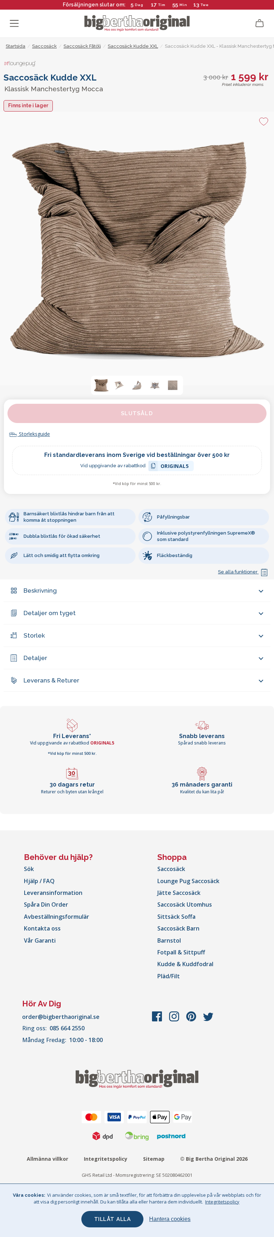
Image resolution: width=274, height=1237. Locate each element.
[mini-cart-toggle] (260, 23)
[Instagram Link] (175, 1020)
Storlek (34, 635)
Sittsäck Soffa (176, 917)
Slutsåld (137, 413)
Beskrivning (40, 590)
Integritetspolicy (105, 1158)
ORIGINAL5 (175, 467)
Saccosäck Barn (178, 928)
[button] (101, 385)
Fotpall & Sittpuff (181, 952)
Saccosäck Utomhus (184, 904)
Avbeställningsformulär (56, 917)
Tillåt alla (112, 1219)
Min (183, 5)
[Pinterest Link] (192, 1020)
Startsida (15, 46)
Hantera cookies (170, 1219)
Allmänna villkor (47, 1158)
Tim (162, 5)
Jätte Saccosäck (179, 893)
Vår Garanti (40, 940)
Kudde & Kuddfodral (185, 964)
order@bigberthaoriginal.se (61, 1017)
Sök (29, 869)
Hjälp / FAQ (39, 881)
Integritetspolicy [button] (222, 1202)
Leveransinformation (53, 893)
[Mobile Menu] (14, 23)
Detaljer (35, 657)
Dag (139, 5)
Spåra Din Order (46, 904)
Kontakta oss (42, 928)
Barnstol (169, 940)
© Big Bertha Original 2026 (214, 1158)
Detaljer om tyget (50, 613)
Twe (205, 5)
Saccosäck (171, 869)
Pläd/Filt (168, 976)
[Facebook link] (157, 1020)
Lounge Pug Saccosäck (188, 881)
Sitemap (153, 1158)
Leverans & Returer (51, 680)
